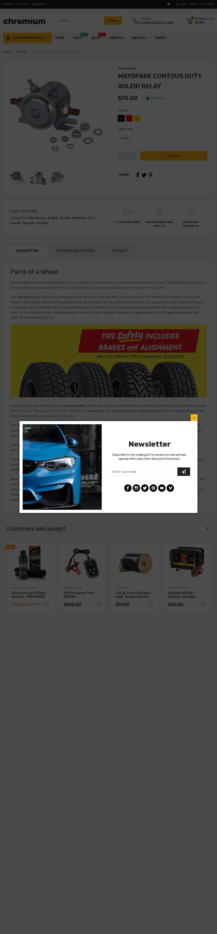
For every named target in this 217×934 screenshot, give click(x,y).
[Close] (194, 417)
